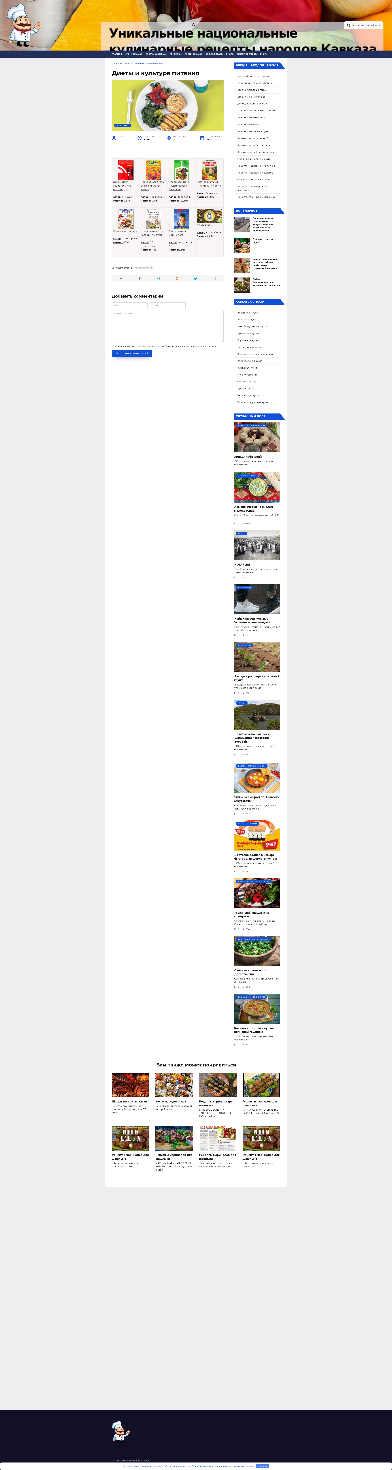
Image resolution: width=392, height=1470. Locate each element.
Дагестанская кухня (249, 347)
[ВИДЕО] (257, 558)
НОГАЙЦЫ (242, 564)
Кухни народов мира (170, 1101)
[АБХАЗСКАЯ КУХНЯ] (257, 500)
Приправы (176, 54)
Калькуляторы (214, 54)
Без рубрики (123, 125)
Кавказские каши (248, 124)
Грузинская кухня (248, 340)
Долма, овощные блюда (252, 103)
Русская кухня (245, 388)
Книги (263, 54)
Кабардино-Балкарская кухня (255, 354)
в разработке (205, 225)
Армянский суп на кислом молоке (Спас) (253, 508)
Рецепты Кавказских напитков (256, 165)
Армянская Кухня (248, 333)
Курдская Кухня (247, 367)
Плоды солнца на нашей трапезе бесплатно (179, 186)
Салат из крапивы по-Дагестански (250, 972)
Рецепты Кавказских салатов (255, 172)
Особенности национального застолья (122, 186)
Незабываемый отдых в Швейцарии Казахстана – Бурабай (253, 737)
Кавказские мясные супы (253, 131)
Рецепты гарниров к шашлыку (256, 196)
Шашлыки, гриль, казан (129, 1101)
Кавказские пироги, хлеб (253, 138)
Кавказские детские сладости (256, 110)
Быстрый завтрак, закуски (253, 76)
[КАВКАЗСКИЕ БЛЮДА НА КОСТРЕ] (257, 906)
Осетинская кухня (248, 381)
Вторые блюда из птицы (252, 89)
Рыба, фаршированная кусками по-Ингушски (266, 282)
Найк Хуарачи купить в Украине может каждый (252, 620)
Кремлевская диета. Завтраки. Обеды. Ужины (152, 186)
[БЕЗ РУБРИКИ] (257, 612)
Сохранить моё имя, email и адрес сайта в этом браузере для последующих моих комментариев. (165, 346)
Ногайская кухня (247, 374)
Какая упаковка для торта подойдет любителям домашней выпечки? (266, 264)
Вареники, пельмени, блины (254, 82)
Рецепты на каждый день (366, 25)
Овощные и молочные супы (254, 158)
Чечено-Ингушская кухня (252, 402)
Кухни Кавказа (133, 54)
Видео (230, 54)
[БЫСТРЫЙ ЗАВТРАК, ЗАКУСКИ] (257, 790)
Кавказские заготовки (251, 117)
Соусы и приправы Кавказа (254, 179)
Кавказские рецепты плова (254, 145)
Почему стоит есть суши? (264, 241)
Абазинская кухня (248, 312)
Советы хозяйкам (156, 54)
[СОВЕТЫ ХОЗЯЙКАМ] (257, 848)
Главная (117, 54)
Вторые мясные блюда (251, 96)
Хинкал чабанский (248, 456)
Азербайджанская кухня (252, 326)
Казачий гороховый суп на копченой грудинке (254, 1029)
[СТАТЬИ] (257, 728)
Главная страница (122, 64)
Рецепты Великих (247, 54)
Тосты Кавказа (193, 54)
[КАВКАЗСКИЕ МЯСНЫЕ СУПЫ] (257, 450)
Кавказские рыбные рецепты (255, 152)
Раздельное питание (125, 231)
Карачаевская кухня (249, 360)
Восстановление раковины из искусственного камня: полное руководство (263, 224)
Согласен (262, 1466)
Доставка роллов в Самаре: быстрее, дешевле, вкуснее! (255, 856)
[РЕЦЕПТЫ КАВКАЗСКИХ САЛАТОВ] (257, 964)
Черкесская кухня (248, 395)
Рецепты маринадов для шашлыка (252, 188)
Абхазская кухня (247, 319)
